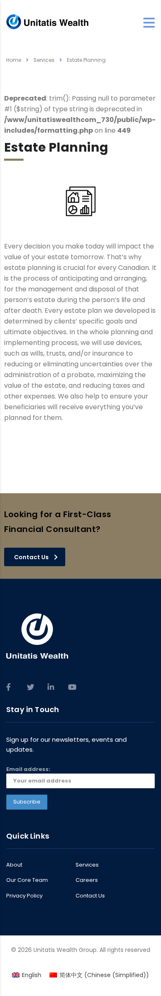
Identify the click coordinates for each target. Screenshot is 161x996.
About (14, 865)
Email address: (28, 769)
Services (87, 865)
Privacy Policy (24, 896)
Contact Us (90, 896)
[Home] (47, 22)
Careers (87, 880)
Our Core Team (27, 880)
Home (13, 59)
